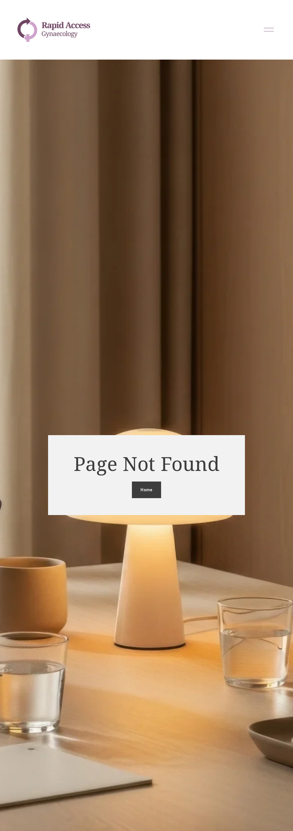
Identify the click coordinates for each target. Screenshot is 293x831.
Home (146, 490)
